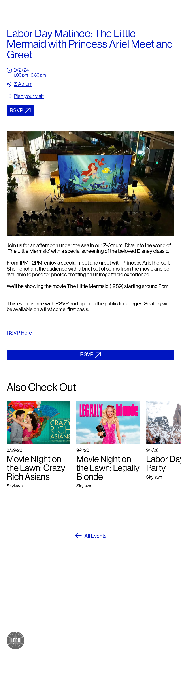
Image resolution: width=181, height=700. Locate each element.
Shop (54, 597)
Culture (56, 608)
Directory (58, 639)
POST (55, 592)
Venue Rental (63, 664)
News (54, 649)
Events (56, 644)
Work (54, 613)
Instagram (101, 637)
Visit (53, 633)
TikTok (97, 647)
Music (55, 618)
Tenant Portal (104, 662)
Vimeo (97, 653)
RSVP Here (19, 333)
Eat (52, 602)
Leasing (57, 659)
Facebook (101, 631)
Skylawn (58, 624)
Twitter (98, 642)
